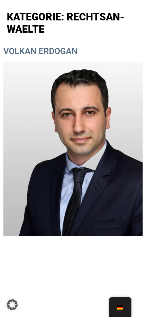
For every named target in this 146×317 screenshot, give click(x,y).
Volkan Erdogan (40, 51)
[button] (12, 305)
